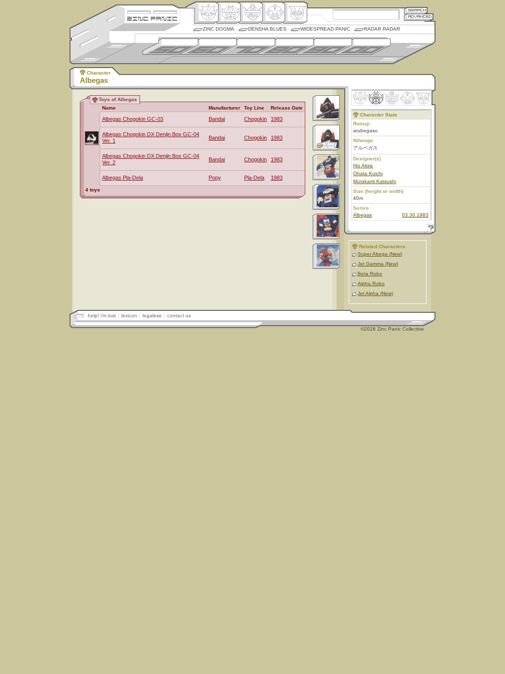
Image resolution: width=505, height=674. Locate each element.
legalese (152, 315)
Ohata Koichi (368, 173)
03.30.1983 (415, 215)
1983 (277, 119)
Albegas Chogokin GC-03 (132, 119)
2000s (362, 46)
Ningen (273, 12)
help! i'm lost (102, 315)
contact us (179, 315)
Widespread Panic (325, 29)
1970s (247, 46)
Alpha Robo (371, 283)
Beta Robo (370, 273)
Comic (295, 12)
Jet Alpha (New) (375, 293)
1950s (170, 46)
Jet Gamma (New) (378, 263)
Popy (215, 178)
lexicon (129, 315)
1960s (208, 46)
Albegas (362, 215)
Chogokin (255, 119)
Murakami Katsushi (374, 181)
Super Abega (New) (380, 254)
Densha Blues (267, 29)
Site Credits (152, 11)
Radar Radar (382, 29)
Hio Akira (363, 165)
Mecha (250, 12)
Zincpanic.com (152, 18)
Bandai (217, 119)
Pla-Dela (254, 178)
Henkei (228, 12)
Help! (429, 229)
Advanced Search (418, 17)
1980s (285, 46)
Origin (206, 12)
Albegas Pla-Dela (122, 178)
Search (416, 10)
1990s (324, 46)
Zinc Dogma (218, 29)
